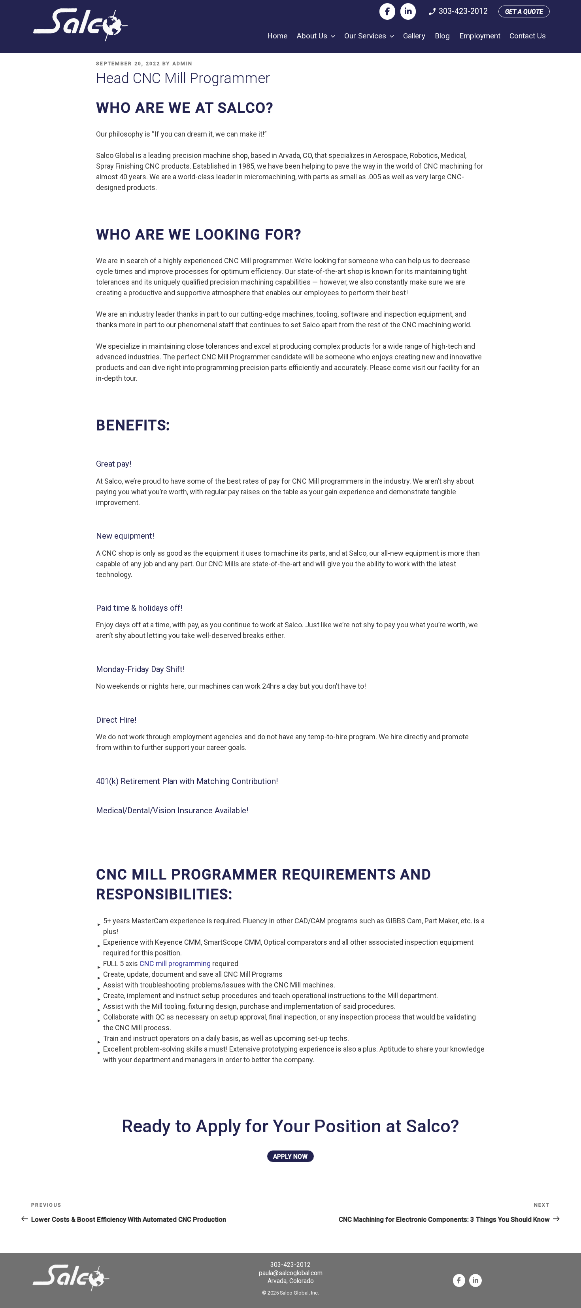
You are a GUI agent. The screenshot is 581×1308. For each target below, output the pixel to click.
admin (182, 63)
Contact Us (527, 35)
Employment (479, 35)
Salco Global (80, 24)
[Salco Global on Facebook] (387, 11)
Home (277, 35)
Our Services (365, 35)
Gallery (414, 35)
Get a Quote (524, 11)
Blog (442, 35)
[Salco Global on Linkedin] (408, 11)
